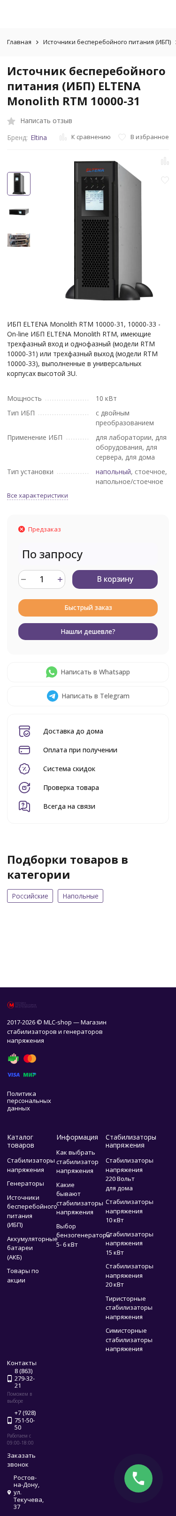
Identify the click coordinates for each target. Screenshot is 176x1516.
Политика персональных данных (29, 1100)
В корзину (115, 579)
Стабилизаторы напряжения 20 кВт (129, 1275)
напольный (113, 471)
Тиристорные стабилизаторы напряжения (129, 1307)
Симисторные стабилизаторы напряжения (129, 1339)
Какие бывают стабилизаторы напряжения (79, 1198)
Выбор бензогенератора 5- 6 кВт (83, 1235)
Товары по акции (23, 1275)
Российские (30, 895)
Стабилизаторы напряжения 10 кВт (129, 1210)
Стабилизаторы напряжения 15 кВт (129, 1243)
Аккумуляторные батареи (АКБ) (32, 1248)
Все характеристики (37, 495)
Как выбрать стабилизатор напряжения (77, 1161)
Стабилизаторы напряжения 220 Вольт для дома (129, 1174)
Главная (19, 42)
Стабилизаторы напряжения (31, 1165)
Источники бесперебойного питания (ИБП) (107, 42)
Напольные (80, 895)
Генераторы (25, 1183)
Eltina (39, 137)
